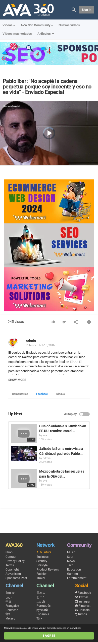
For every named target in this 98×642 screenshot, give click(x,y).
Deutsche (12, 610)
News (71, 561)
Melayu (10, 618)
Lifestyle (41, 565)
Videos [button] (8, 25)
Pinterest (84, 606)
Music (71, 552)
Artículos (44, 33)
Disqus (60, 394)
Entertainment (76, 578)
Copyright (12, 569)
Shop (9, 552)
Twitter (83, 597)
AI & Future (43, 552)
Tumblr (82, 614)
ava (45, 435)
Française (12, 606)
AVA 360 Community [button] (36, 25)
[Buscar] (74, 9)
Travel (40, 578)
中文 (9, 601)
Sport (70, 557)
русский (42, 610)
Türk (39, 618)
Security (41, 561)
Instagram (85, 601)
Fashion (41, 574)
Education (74, 569)
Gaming (72, 574)
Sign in (86, 9)
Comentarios (20, 394)
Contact (11, 557)
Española (42, 614)
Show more (17, 380)
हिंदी (8, 614)
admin (31, 341)
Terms (10, 565)
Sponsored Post (16, 578)
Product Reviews (47, 569)
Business (42, 557)
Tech (70, 565)
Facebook (42, 394)
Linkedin (84, 610)
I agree (49, 636)
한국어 (40, 597)
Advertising (13, 574)
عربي (9, 597)
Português (43, 606)
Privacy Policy (15, 561)
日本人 (40, 593)
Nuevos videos (69, 25)
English (11, 593)
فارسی (40, 601)
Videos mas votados (17, 33)
